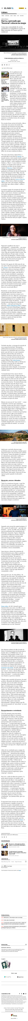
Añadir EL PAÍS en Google (7, 68)
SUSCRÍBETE (21, 8)
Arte (18, 15)
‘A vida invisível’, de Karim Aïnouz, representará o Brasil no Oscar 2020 (17, 853)
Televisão (22, 15)
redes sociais (16, 360)
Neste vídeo (4, 606)
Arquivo (3, 959)
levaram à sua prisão (7, 667)
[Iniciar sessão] (26, 8)
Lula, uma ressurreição (9, 920)
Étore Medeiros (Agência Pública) (14, 58)
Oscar (21, 819)
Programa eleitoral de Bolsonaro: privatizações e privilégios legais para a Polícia (13, 927)
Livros (11, 15)
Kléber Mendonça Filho (14, 305)
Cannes (5, 267)
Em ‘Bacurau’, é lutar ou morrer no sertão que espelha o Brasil (5, 81)
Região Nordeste (18, 861)
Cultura (4, 12)
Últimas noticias (5, 915)
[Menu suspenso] (2, 8)
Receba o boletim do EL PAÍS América (10, 834)
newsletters (4, 944)
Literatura (7, 15)
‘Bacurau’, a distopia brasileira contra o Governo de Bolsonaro (17, 845)
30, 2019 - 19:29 (14, 60)
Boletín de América (6, 947)
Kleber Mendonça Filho (5, 861)
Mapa (14, 1009)
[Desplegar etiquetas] (26, 861)
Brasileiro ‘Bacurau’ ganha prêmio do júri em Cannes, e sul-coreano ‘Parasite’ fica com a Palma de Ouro (5, 97)
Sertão (12, 861)
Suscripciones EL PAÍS (19, 1009)
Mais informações (4, 867)
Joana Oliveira (11, 855)
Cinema (2, 15)
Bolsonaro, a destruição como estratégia (13, 917)
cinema (19, 156)
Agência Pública (4, 19)
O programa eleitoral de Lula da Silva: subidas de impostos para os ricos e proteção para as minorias (13, 923)
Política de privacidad (8, 1009)
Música (15, 15)
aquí (20, 870)
